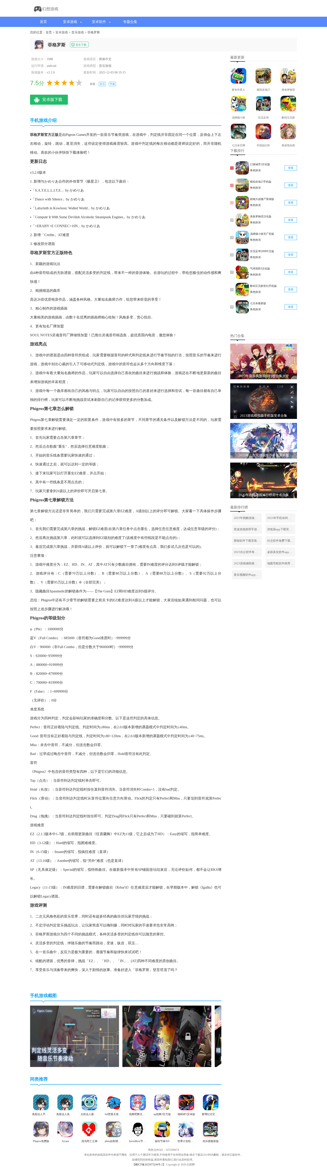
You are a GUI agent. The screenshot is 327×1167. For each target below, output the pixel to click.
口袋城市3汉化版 (260, 164)
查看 (290, 167)
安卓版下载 (52, 99)
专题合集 (130, 22)
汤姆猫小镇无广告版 (262, 233)
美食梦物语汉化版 (260, 216)
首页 (43, 22)
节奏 (112, 84)
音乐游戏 (77, 32)
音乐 (102, 84)
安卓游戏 (70, 22)
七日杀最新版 (258, 303)
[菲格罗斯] (74, 1066)
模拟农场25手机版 (260, 181)
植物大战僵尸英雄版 (262, 199)
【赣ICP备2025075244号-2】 (149, 1164)
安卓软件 (99, 22)
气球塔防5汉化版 (260, 268)
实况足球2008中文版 (262, 251)
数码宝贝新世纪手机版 (263, 286)
